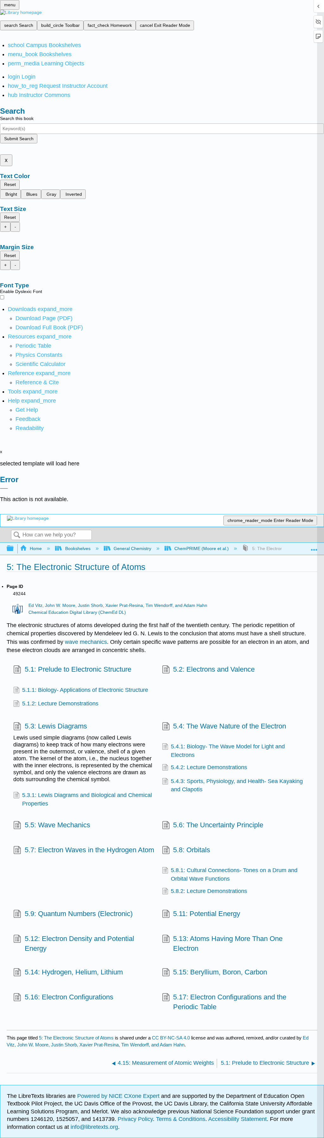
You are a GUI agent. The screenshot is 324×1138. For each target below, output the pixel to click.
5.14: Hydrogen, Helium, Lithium (73, 972)
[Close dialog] (4, 488)
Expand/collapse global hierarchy (14, 549)
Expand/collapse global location (314, 547)
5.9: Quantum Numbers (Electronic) (78, 914)
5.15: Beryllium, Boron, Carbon (220, 972)
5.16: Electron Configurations (69, 997)
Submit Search (19, 138)
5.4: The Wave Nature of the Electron (229, 726)
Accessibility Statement (237, 1119)
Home (35, 548)
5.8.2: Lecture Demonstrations (209, 891)
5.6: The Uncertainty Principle (218, 825)
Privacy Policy (135, 1119)
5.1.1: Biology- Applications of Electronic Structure (85, 690)
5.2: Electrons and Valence (214, 669)
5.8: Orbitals (191, 850)
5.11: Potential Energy (206, 914)
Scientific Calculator (40, 364)
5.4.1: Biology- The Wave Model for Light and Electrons (228, 750)
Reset (10, 184)
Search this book (17, 118)
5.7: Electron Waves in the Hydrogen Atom (89, 850)
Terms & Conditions (180, 1119)
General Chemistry (132, 548)
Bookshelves (77, 548)
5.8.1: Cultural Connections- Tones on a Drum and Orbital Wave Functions (234, 874)
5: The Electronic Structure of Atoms (76, 1037)
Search (16, 535)
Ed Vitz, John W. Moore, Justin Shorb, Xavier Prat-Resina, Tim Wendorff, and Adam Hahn (117, 605)
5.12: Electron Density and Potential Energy (79, 943)
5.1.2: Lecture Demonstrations (60, 703)
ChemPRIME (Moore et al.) (201, 548)
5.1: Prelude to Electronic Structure (78, 669)
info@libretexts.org (93, 1127)
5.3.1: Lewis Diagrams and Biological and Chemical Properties (87, 799)
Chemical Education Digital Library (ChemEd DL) (77, 612)
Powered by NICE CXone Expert (119, 1096)
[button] (28, 419)
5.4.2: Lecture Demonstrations (209, 767)
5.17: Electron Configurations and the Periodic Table (229, 1002)
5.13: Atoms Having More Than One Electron (228, 943)
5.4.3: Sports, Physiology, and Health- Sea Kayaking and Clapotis (237, 785)
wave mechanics (86, 642)
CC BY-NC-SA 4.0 (171, 1037)
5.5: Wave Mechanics (57, 825)
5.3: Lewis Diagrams (56, 726)
